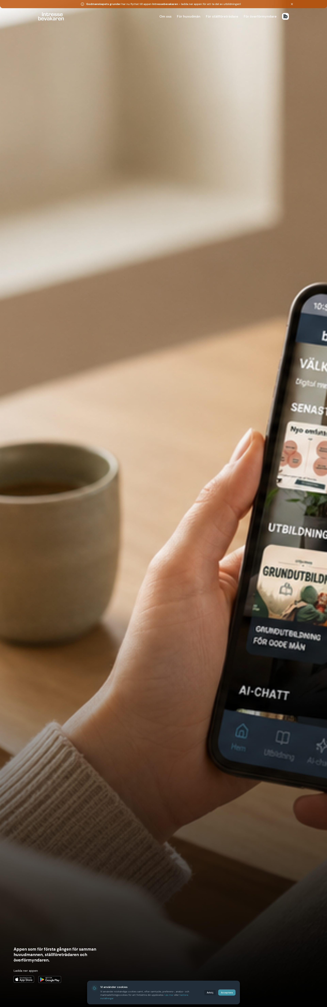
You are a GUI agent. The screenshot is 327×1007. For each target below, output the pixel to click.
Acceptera (227, 992)
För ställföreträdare (222, 16)
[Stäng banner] (292, 4)
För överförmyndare (260, 16)
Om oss (165, 16)
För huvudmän (188, 16)
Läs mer (169, 994)
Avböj (210, 992)
